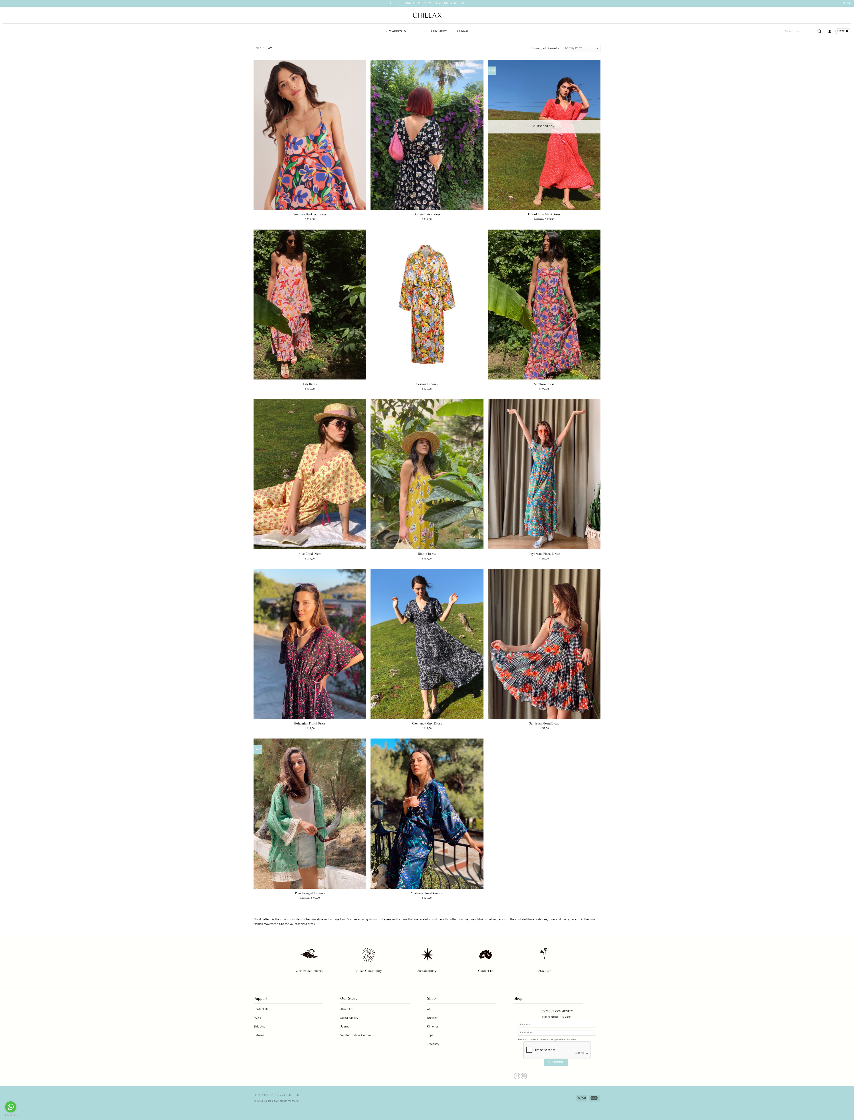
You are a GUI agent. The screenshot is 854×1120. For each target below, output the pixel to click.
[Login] (830, 31)
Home (257, 48)
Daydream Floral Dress (544, 554)
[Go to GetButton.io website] (11, 1115)
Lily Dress (310, 384)
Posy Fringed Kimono (310, 893)
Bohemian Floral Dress (310, 723)
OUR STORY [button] (439, 31)
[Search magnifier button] (819, 31)
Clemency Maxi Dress (427, 723)
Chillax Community (368, 971)
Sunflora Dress (544, 384)
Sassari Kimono (427, 384)
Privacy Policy (263, 1095)
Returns (259, 1035)
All (428, 1009)
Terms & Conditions (287, 1095)
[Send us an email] (849, 3)
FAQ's (257, 1018)
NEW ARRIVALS (395, 31)
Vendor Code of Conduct (356, 1035)
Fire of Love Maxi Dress (544, 214)
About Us (346, 1009)
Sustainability (426, 971)
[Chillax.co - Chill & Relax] (427, 15)
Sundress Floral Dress (544, 723)
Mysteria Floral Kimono (427, 893)
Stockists (544, 971)
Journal (345, 1027)
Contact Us (485, 971)
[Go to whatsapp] (10, 1106)
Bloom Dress (427, 554)
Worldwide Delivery (309, 971)
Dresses (432, 1018)
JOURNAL (462, 31)
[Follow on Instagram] (845, 3)
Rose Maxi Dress (309, 554)
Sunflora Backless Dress (309, 214)
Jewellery (433, 1044)
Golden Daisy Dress (427, 214)
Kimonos (432, 1027)
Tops (430, 1035)
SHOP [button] (418, 31)
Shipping (260, 1027)
